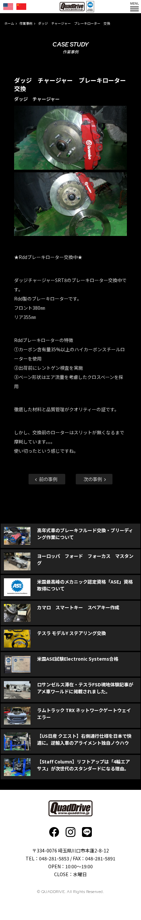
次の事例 (93, 478)
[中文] (21, 6)
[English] (8, 6)
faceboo (54, 832)
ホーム (9, 23)
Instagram (70, 832)
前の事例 (47, 478)
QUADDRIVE (72, 7)
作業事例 (25, 23)
